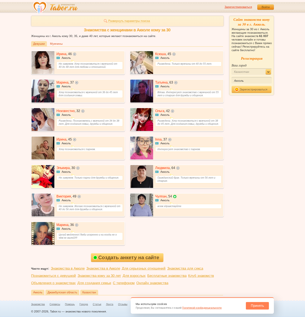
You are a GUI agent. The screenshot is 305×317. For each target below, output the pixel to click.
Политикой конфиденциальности (202, 307)
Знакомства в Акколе (68, 268)
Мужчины (56, 43)
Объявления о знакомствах (53, 283)
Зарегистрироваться (238, 7)
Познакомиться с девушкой (53, 276)
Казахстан (89, 292)
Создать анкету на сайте (128, 257)
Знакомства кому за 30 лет (99, 276)
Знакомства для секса (185, 268)
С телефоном (124, 283)
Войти (266, 7)
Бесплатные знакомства (167, 276)
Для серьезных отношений (144, 268)
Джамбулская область (62, 292)
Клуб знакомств (201, 276)
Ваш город (239, 65)
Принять (257, 305)
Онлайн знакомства (152, 283)
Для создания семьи (94, 283)
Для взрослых (134, 276)
